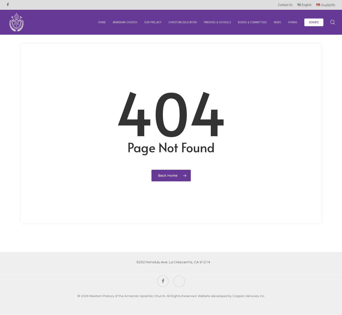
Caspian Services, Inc (248, 296)
